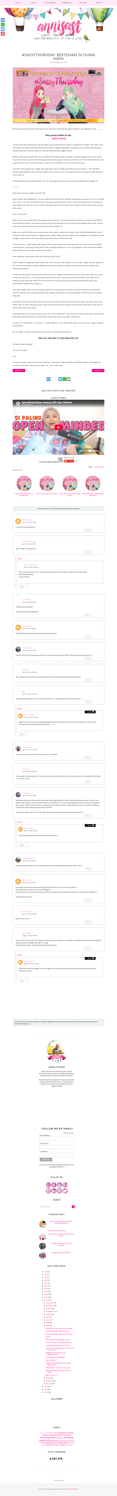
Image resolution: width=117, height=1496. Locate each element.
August (48, 1314)
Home (17, 3)
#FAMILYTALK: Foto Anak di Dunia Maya (59, 1328)
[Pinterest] (2, 33)
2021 (46, 1286)
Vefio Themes (73, 1489)
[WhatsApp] (2, 24)
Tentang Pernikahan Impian (60, 1253)
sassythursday (99, 467)
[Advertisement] (57, 1106)
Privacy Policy (58, 1480)
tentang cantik (51, 1440)
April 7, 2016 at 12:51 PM (31, 717)
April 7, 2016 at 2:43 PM (30, 831)
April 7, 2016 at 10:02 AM (31, 567)
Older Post (97, 371)
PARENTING (66, 3)
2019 (46, 1292)
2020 (46, 1289)
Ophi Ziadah (26, 933)
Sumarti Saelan (27, 911)
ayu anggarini (27, 626)
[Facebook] (2, 20)
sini (61, 1082)
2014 (46, 1389)
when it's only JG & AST (56, 1445)
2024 (46, 1277)
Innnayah (25, 670)
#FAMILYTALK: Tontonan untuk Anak (58, 1368)
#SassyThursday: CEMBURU (55, 1357)
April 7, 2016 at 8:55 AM (29, 602)
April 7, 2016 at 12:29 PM (30, 771)
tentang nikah (62, 1442)
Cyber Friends (59, 138)
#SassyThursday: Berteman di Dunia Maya (58, 1371)
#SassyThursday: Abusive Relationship (24, 494)
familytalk (62, 1432)
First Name (44, 1143)
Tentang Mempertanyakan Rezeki (57, 1345)
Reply (88, 530)
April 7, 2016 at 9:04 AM (29, 628)
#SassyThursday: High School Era (57, 1331)
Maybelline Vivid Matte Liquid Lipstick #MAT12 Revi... (58, 1364)
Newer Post (19, 371)
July (47, 1317)
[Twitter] (2, 29)
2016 (46, 1300)
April (48, 1325)
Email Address (45, 1135)
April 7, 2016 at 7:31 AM (29, 522)
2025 (46, 1275)
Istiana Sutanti (27, 520)
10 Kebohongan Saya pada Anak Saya (59, 1342)
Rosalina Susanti (28, 858)
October (49, 1308)
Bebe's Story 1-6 (51, 1375)
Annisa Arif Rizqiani (30, 565)
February (49, 1381)
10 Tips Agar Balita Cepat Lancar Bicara (59, 1334)
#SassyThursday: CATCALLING (47, 494)
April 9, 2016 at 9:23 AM (29, 882)
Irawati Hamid (27, 747)
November (50, 1306)
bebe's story (53, 1433)
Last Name (44, 1151)
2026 (46, 1272)
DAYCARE (83, 3)
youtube (69, 1445)
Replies (19, 559)
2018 (46, 1294)
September (50, 1311)
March (48, 1378)
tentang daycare (63, 1441)
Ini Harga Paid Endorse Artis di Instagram (61, 1244)
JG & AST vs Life (44, 1433)
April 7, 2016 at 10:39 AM (30, 672)
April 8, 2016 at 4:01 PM (29, 861)
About (34, 3)
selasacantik (66, 1435)
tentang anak (47, 1437)
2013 (46, 1392)
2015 (46, 1386)
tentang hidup (50, 1442)
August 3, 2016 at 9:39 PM (30, 935)
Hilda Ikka (25, 793)
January (49, 1384)
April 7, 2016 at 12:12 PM (30, 750)
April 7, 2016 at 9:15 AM (29, 650)
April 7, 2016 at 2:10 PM (29, 795)
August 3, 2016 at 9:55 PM (31, 963)
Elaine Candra (27, 880)
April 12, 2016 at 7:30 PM (30, 914)
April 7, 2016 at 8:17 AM (29, 544)
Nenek (48, 1337)
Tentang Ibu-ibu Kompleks (57, 1231)
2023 (46, 1280)
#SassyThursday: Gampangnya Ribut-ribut (93, 494)
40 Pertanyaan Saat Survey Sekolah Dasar (60, 1235)
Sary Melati (26, 600)
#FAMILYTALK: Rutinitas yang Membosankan (55, 1354)
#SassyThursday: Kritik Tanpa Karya (70, 494)
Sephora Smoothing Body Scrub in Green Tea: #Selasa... (60, 1349)
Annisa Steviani (29, 715)
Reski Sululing (27, 648)
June (48, 1320)
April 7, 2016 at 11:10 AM (30, 694)
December (50, 1303)
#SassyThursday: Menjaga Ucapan (58, 1340)
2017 (46, 1297)
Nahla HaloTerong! (28, 541)
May (47, 1323)
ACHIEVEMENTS (50, 3)
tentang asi (60, 1438)
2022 (46, 1283)
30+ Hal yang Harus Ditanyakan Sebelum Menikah (61, 1222)
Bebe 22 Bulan (51, 1360)
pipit (23, 691)
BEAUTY (99, 3)
